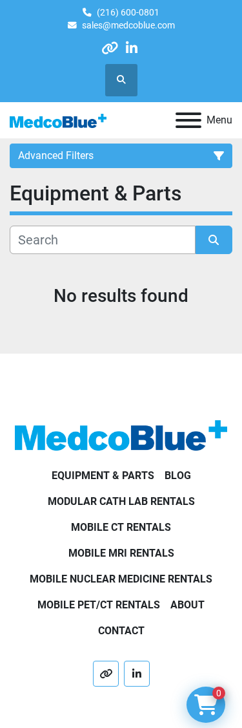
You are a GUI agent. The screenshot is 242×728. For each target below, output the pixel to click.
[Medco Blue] (121, 435)
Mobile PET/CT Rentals (98, 605)
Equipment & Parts (103, 475)
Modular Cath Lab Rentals (121, 501)
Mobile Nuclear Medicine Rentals (121, 579)
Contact (121, 631)
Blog (178, 475)
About (187, 605)
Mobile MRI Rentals (121, 553)
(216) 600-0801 (128, 12)
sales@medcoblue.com (128, 25)
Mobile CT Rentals (121, 527)
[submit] (214, 240)
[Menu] (188, 120)
